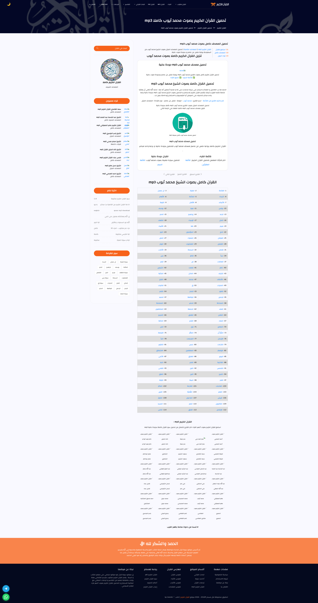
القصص (220, 244)
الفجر (191, 362)
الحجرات (220, 285)
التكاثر (160, 386)
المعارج (220, 326)
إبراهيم (190, 214)
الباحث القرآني (140, 4)
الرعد (221, 214)
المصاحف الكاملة (190, 49)
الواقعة (190, 297)
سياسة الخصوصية (221, 574)
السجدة (190, 249)
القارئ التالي (170, 174)
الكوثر (160, 398)
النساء (221, 196)
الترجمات (116, 4)
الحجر (161, 214)
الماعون (189, 398)
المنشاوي (147, 503)
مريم (221, 226)
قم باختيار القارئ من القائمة (213, 100)
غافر (221, 267)
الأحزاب (160, 249)
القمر (161, 291)
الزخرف (221, 273)
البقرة (192, 190)
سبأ (221, 255)
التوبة (162, 202)
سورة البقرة (124, 262)
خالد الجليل (164, 444)
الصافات (220, 261)
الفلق (190, 409)
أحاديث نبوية (199, 578)
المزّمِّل (220, 332)
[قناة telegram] (5, 588)
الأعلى (161, 356)
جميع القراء (174, 77)
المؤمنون (189, 232)
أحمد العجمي (218, 444)
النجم (192, 291)
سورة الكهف (123, 272)
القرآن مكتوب (181, 4)
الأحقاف (220, 279)
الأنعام (161, 196)
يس (162, 255)
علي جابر (182, 488)
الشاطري (164, 459)
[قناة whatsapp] (5, 597)
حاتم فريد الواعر (146, 444)
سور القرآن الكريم (150, 578)
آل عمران (161, 190)
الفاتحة (221, 190)
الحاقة (161, 321)
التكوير (161, 344)
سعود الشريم (182, 459)
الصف (221, 309)
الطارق (190, 356)
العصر (220, 392)
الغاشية (220, 362)
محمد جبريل (164, 503)
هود (192, 208)
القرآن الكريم (221, 28)
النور (161, 232)
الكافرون (219, 403)
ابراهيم (108, 267)
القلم (191, 321)
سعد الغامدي (200, 459)
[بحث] (97, 48)
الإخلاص (219, 409)
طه (192, 226)
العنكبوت (189, 244)
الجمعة (190, 309)
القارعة (189, 386)
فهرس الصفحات (175, 586)
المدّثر (191, 332)
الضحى (160, 368)
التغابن (220, 315)
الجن (161, 326)
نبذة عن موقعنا (222, 582)
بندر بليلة (182, 444)
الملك (221, 321)
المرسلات (190, 338)
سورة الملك (124, 293)
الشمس (220, 368)
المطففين (189, 350)
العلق (161, 374)
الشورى (160, 267)
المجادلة (220, 303)
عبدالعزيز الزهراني (165, 473)
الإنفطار (220, 350)
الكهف (160, 220)
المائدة (191, 196)
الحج (221, 232)
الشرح (221, 374)
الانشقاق (159, 350)
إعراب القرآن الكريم (150, 586)
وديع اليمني (164, 518)
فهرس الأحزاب (175, 582)
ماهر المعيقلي (218, 503)
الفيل (160, 392)
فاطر (192, 255)
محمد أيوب (187, 100)
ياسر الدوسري (147, 518)
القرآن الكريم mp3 (204, 49)
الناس (160, 409)
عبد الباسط (218, 473)
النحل (221, 220)
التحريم (160, 315)
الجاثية (161, 273)
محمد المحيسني (183, 503)
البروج (221, 356)
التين (191, 374)
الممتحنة (159, 303)
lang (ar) (104, 4)
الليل (191, 368)
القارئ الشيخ (182, 174)
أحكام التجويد (152, 582)
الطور (221, 291)
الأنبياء (161, 226)
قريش (220, 398)
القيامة (160, 332)
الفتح (161, 279)
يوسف (161, 208)
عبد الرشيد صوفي (182, 473)
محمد (191, 279)
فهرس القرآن (176, 574)
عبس (191, 344)
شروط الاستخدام (222, 578)
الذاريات (160, 285)
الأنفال (191, 202)
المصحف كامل (220, 52)
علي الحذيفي (201, 488)
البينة (191, 380)
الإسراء (191, 220)
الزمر (161, 261)
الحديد (161, 297)
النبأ (162, 338)
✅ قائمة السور (189, 77)
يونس (221, 208)
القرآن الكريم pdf (151, 574)
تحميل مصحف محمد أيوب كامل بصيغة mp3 (182, 135)
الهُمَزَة (189, 392)
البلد (161, 362)
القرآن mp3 (161, 4)
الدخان (191, 273)
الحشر (191, 303)
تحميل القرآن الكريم (204, 28)
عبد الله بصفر (147, 473)
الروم (161, 244)
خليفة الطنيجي (218, 459)
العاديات (219, 386)
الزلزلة (161, 380)
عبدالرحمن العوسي (200, 473)
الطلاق (190, 315)
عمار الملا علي (200, 444)
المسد (160, 403)
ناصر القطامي (183, 518)
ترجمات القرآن (199, 582)
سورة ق (100, 283)
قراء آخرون (221, 56)
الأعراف (221, 202)
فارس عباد (147, 488)
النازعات (220, 344)
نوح (192, 326)
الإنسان (220, 338)
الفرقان (220, 238)
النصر (190, 403)
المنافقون (159, 309)
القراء (169, 4)
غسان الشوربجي (165, 488)
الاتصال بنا (92, 4)
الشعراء (190, 238)
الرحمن (221, 297)
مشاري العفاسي (200, 518)
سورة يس (105, 278)
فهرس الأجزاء (176, 578)
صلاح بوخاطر (147, 459)
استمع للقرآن (220, 49)
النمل (161, 238)
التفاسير (127, 4)
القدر (221, 380)
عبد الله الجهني (218, 488)
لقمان (221, 249)
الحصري (218, 518)
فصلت (191, 267)
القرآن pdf (151, 4)
